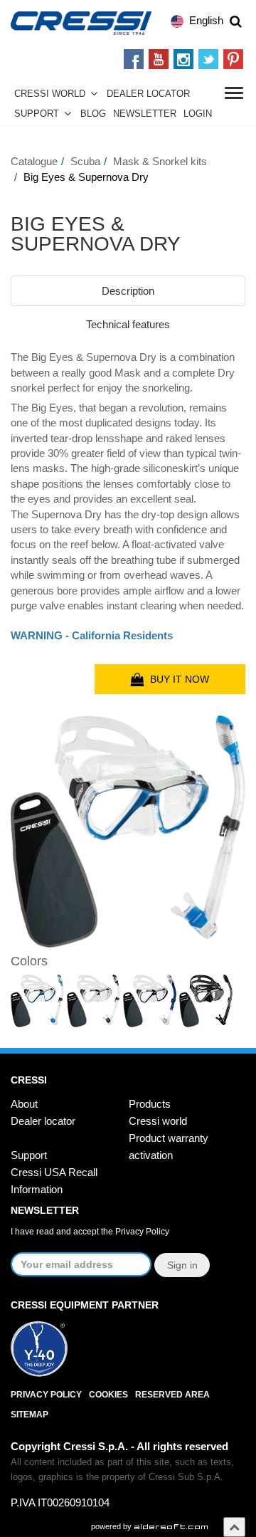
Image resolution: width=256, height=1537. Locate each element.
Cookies (108, 1395)
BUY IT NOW (176, 679)
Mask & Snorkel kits (160, 161)
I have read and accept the (90, 1232)
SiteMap (29, 1415)
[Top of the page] (234, 1526)
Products (150, 1104)
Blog (93, 114)
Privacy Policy (142, 1232)
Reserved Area (172, 1395)
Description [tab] (128, 291)
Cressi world (158, 1121)
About (24, 1104)
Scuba (85, 161)
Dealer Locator (148, 94)
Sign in (182, 1265)
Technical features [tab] (128, 324)
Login (197, 114)
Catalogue (34, 161)
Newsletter (144, 114)
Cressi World (49, 94)
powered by (112, 1526)
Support (36, 114)
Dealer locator (43, 1121)
